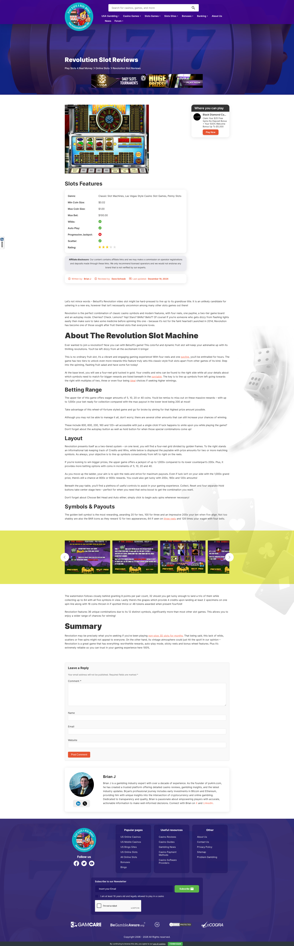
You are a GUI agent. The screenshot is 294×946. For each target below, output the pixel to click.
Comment (74, 680)
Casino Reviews (167, 836)
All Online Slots (129, 857)
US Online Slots (129, 852)
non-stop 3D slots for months (165, 635)
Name (71, 712)
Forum (118, 20)
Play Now (210, 132)
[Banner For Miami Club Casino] (147, 75)
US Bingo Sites (129, 847)
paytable (157, 376)
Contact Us (203, 841)
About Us (217, 16)
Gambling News (167, 847)
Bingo (124, 867)
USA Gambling (109, 16)
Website (72, 740)
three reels (170, 518)
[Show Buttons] (2, 238)
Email (71, 726)
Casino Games (131, 16)
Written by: (81, 278)
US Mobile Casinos (131, 841)
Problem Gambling (207, 857)
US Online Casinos (131, 836)
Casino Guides (167, 841)
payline (185, 356)
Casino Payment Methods (167, 853)
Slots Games (152, 16)
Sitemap (201, 852)
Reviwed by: (112, 278)
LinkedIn (208, 803)
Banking (201, 16)
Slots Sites (170, 16)
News (108, 20)
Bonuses (186, 16)
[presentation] (64, 557)
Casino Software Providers (168, 861)
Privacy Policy (204, 847)
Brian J (109, 776)
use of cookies (159, 944)
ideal (133, 380)
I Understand (175, 944)
